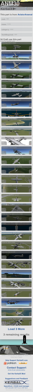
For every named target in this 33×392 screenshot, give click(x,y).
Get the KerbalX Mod (16, 373)
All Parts (4, 6)
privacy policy (21, 370)
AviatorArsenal (25, 14)
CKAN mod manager (21, 386)
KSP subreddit (9, 388)
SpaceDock (8, 386)
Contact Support (16, 367)
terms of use (11, 370)
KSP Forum (17, 388)
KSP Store (25, 388)
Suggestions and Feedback (16, 378)
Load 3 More (16, 329)
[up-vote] (30, 47)
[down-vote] (30, 49)
